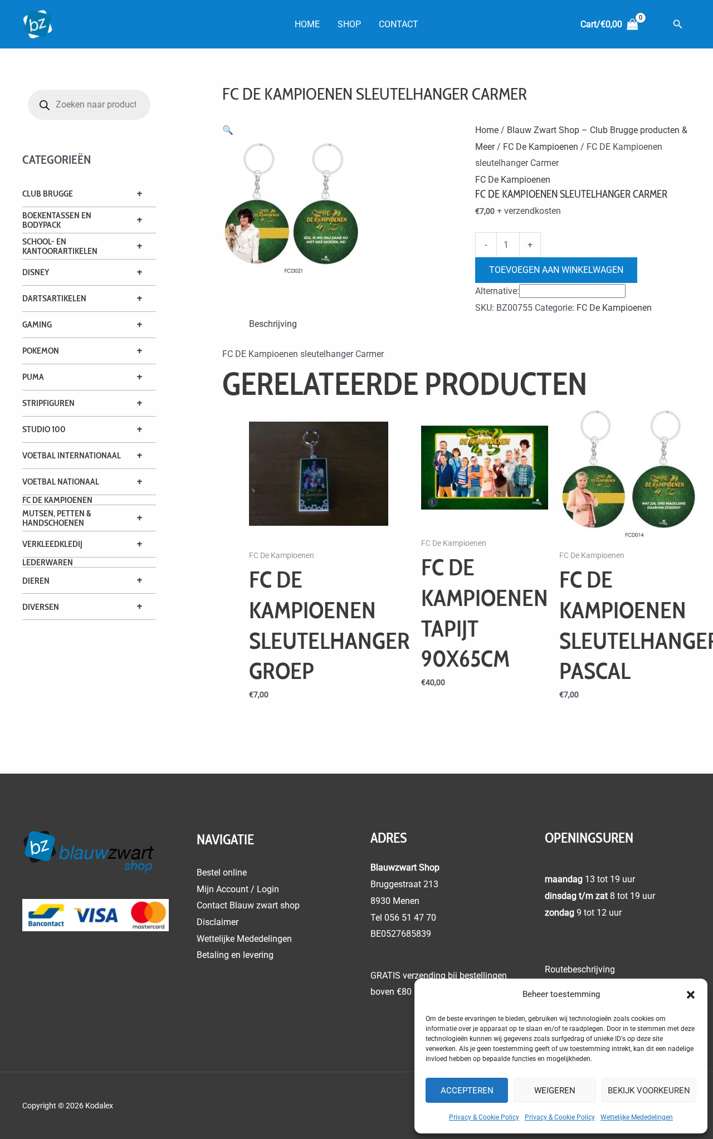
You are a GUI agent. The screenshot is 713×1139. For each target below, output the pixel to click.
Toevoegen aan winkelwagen (556, 270)
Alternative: (497, 291)
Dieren (36, 580)
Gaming (37, 324)
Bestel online (222, 872)
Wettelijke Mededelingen (636, 1117)
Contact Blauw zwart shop (248, 905)
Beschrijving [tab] (273, 324)
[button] (690, 994)
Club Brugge (47, 193)
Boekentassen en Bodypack (56, 220)
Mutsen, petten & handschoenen (56, 518)
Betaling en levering (235, 955)
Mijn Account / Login (238, 889)
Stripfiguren (48, 403)
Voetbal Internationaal (71, 455)
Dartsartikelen (54, 298)
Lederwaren (47, 562)
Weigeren (554, 1091)
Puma (33, 376)
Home (307, 24)
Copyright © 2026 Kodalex (68, 1105)
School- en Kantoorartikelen (59, 246)
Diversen (40, 607)
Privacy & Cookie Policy (484, 1117)
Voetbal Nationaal (60, 481)
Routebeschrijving (580, 969)
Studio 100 (44, 429)
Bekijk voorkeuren (649, 1091)
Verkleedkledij (52, 544)
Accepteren (467, 1091)
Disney (35, 272)
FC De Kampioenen (57, 500)
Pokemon (40, 350)
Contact (398, 24)
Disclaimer (217, 922)
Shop (349, 24)
